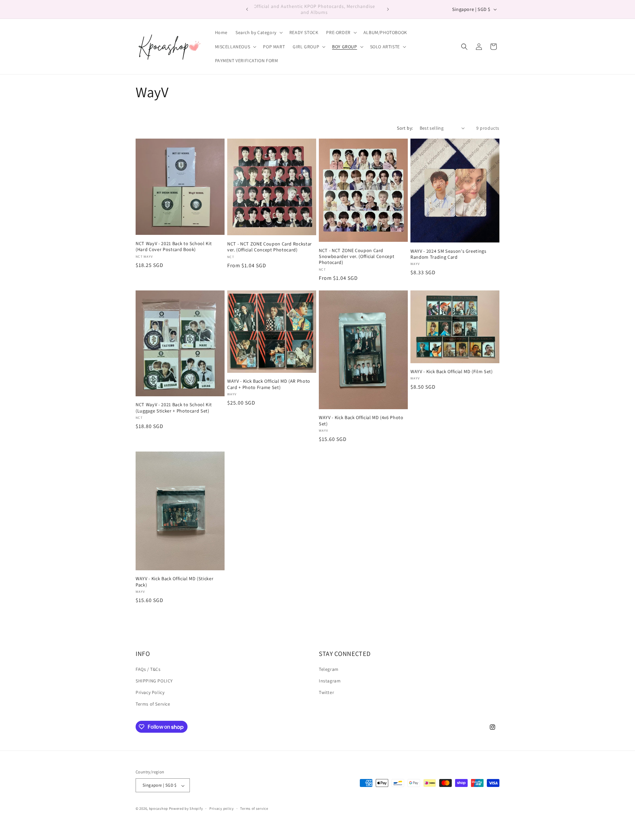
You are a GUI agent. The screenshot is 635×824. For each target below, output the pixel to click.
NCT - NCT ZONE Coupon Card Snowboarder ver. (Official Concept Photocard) (356, 256)
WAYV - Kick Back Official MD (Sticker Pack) (174, 581)
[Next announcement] (388, 9)
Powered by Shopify (186, 808)
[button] (258, 32)
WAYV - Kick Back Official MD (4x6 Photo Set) (361, 420)
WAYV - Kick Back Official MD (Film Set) (451, 371)
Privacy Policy (150, 693)
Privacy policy (221, 808)
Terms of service (254, 808)
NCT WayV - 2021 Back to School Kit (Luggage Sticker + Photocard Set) (174, 407)
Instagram (330, 681)
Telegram (329, 669)
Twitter (326, 693)
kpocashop (158, 808)
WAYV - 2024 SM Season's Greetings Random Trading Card (448, 254)
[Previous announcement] (247, 9)
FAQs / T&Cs (148, 669)
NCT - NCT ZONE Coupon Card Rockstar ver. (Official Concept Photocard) (269, 247)
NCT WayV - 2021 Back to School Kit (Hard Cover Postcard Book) (174, 246)
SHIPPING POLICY (154, 681)
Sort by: (405, 128)
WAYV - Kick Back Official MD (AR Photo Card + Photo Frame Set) (268, 384)
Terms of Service (153, 704)
